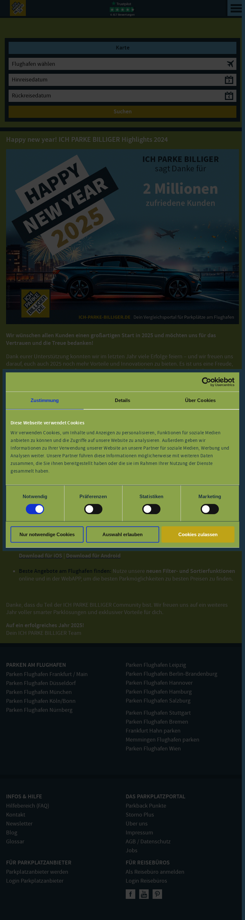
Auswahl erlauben (122, 534)
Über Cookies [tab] (200, 400)
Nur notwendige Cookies (47, 534)
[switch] (93, 509)
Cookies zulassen (198, 534)
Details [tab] (122, 400)
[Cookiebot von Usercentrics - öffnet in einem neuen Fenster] (206, 382)
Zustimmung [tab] (45, 400)
